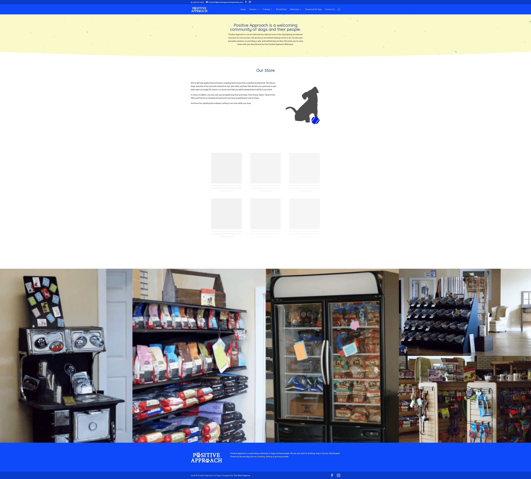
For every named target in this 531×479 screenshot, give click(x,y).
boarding (261, 456)
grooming (279, 456)
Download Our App (313, 9)
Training (266, 9)
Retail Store (281, 9)
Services (252, 9)
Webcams (294, 9)
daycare (253, 456)
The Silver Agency (241, 475)
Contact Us (330, 9)
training (269, 456)
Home (243, 9)
